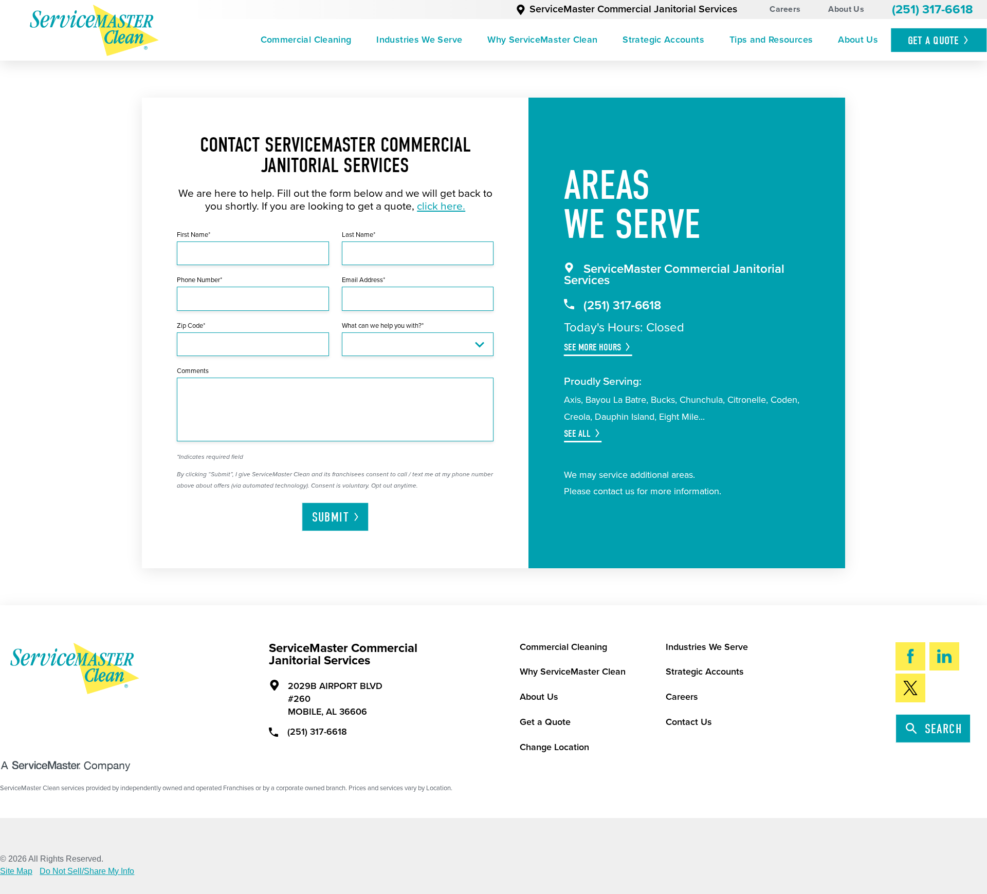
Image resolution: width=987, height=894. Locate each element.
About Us (846, 9)
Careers (785, 9)
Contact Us (689, 722)
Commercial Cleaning (306, 39)
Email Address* (363, 280)
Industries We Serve (419, 39)
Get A (933, 40)
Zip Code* (191, 326)
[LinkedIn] (944, 656)
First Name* (193, 235)
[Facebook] (910, 656)
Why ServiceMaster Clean (542, 39)
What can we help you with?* (383, 326)
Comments (193, 371)
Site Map (16, 871)
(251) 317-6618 (932, 9)
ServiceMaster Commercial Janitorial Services (633, 9)
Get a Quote (545, 722)
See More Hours (592, 347)
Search (943, 728)
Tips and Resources (771, 39)
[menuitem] (306, 40)
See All (577, 433)
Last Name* (358, 235)
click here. (441, 206)
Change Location (554, 747)
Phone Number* (199, 280)
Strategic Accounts (663, 39)
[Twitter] (910, 688)
